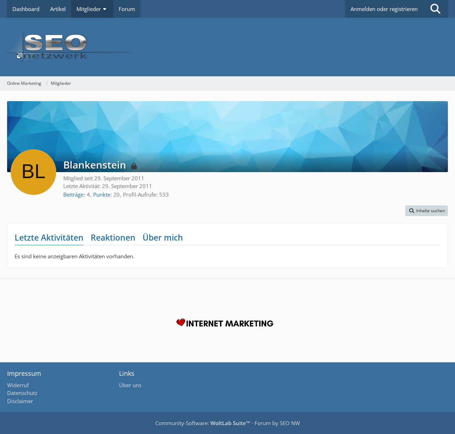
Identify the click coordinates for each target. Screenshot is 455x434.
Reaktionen (113, 237)
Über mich (163, 237)
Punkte (101, 194)
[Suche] (435, 9)
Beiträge (73, 194)
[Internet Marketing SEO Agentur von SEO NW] (227, 324)
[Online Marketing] (227, 47)
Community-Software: (202, 423)
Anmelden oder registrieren (384, 8)
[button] (426, 210)
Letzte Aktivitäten (49, 237)
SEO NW (290, 423)
